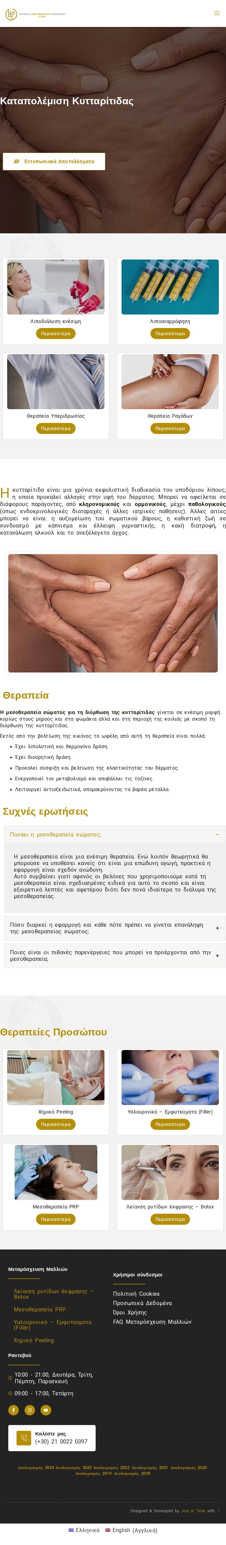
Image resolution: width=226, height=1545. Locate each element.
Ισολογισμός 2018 (132, 1473)
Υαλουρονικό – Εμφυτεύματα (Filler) (53, 1325)
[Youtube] (46, 1410)
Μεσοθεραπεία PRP (40, 1309)
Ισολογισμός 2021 (150, 1468)
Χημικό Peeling (34, 1340)
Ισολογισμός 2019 (93, 1473)
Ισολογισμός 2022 (111, 1468)
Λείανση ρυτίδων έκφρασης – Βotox (54, 1294)
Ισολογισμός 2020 (189, 1468)
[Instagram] (30, 1410)
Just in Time (193, 1511)
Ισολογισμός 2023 (74, 1468)
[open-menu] (217, 13)
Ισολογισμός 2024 (36, 1468)
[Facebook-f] (13, 1410)
